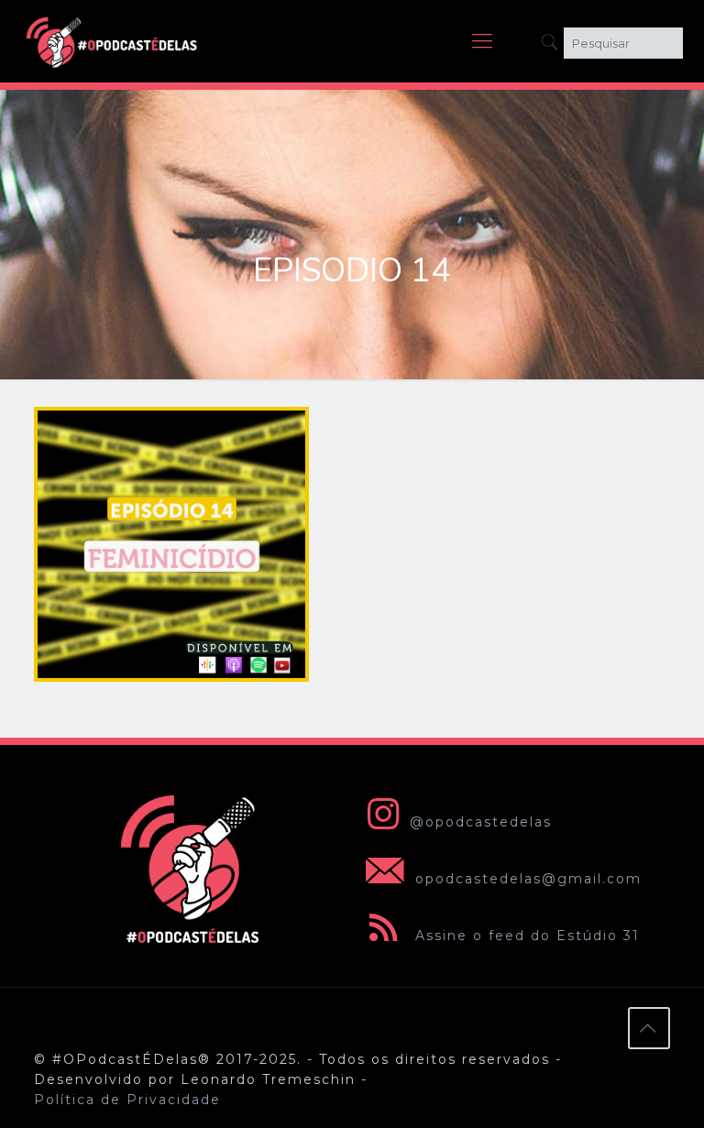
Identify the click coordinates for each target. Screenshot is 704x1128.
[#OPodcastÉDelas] (113, 41)
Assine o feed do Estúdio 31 (525, 935)
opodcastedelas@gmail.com (526, 879)
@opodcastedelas (481, 822)
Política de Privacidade (127, 1099)
